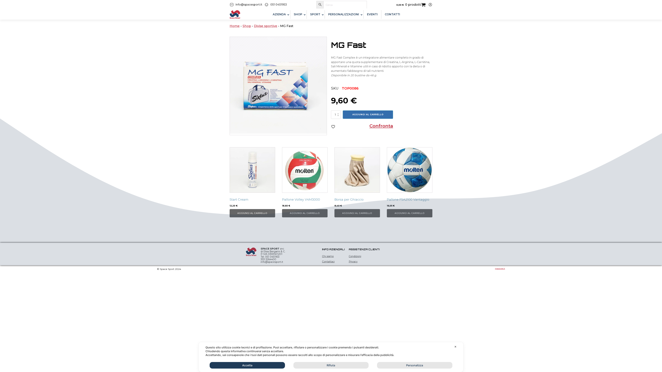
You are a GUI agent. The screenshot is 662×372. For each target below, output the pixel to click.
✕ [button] (455, 346)
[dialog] (331, 357)
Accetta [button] (247, 365)
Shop (247, 26)
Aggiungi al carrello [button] (252, 213)
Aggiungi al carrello (368, 114)
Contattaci (328, 261)
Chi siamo (328, 256)
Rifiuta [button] (331, 365)
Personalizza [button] (414, 365)
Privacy (353, 261)
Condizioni (355, 256)
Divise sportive (265, 26)
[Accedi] (428, 5)
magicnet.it (500, 268)
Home (235, 26)
